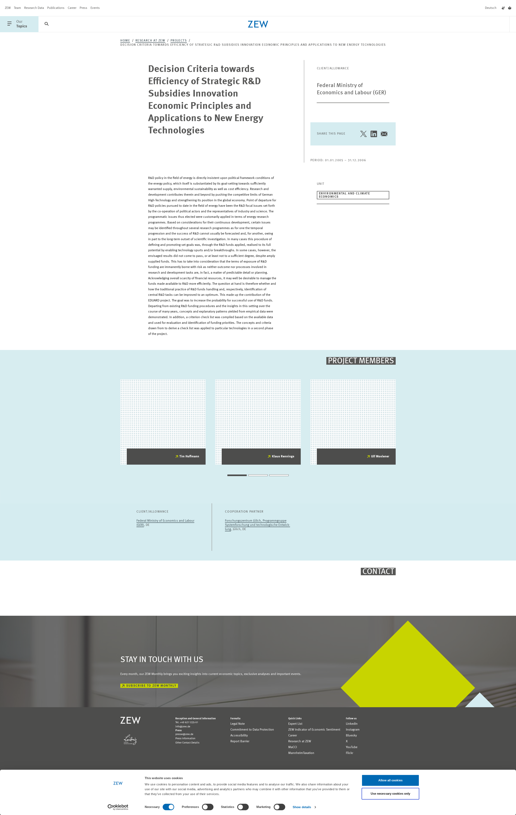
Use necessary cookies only (390, 793)
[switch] (207, 807)
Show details (302, 807)
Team (17, 8)
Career (72, 8)
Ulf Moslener (380, 456)
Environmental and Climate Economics (344, 195)
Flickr (349, 753)
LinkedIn (352, 724)
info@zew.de (182, 726)
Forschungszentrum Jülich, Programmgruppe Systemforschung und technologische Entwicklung (257, 525)
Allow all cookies (390, 780)
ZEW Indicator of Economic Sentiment (314, 729)
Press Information (185, 738)
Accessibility (239, 735)
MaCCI (292, 747)
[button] (237, 475)
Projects (179, 40)
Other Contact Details (187, 742)
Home (125, 40)
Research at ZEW (150, 40)
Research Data (34, 8)
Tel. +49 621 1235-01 (186, 722)
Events (95, 8)
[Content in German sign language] (503, 8)
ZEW (8, 8)
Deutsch (490, 8)
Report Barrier (239, 741)
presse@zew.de (184, 734)
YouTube (351, 747)
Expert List (295, 724)
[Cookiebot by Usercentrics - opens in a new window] (118, 807)
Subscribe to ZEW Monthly (151, 685)
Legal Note (237, 724)
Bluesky (351, 735)
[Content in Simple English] (510, 8)
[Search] (46, 24)
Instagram (353, 729)
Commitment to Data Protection (252, 729)
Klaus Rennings (283, 456)
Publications (55, 8)
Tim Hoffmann (189, 456)
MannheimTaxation (301, 753)
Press (83, 8)
